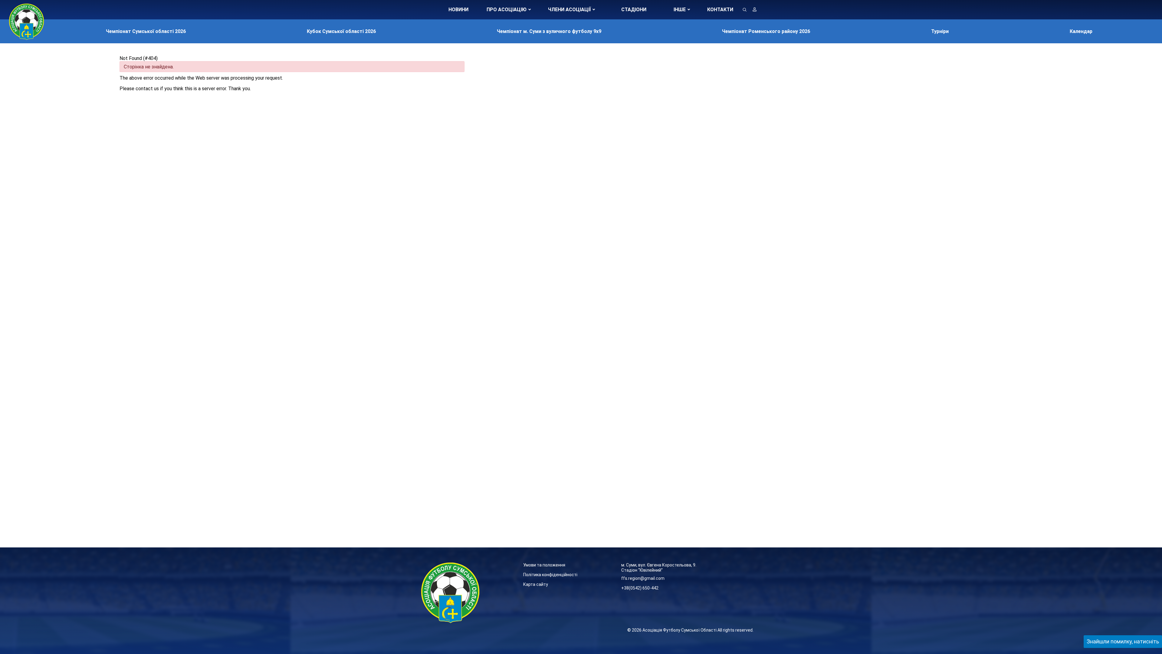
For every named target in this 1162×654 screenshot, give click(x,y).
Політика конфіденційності (550, 574)
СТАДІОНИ (633, 9)
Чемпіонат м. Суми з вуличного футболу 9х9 (549, 31)
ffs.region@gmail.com (643, 578)
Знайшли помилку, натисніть (1123, 641)
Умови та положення (544, 565)
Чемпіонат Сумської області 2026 (146, 31)
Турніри (940, 31)
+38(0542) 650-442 (639, 588)
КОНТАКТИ (720, 9)
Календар (1081, 31)
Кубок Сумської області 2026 (341, 31)
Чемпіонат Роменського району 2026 (766, 31)
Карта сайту (535, 584)
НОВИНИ (458, 9)
